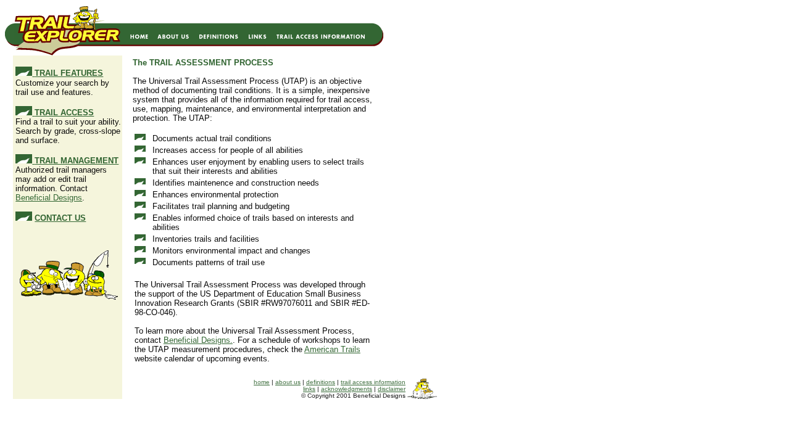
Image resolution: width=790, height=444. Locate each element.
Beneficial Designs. (198, 340)
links (309, 388)
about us (288, 382)
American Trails (332, 349)
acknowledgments (346, 388)
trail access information (373, 382)
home (262, 382)
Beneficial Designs (48, 197)
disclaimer (391, 388)
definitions (320, 382)
